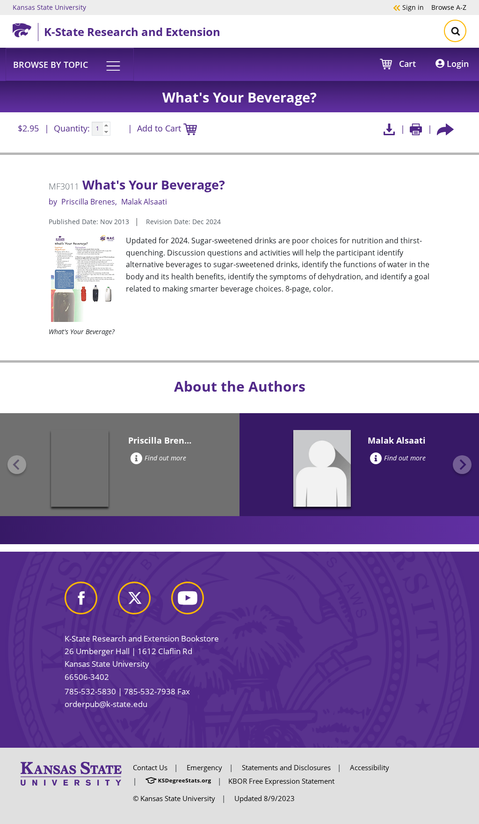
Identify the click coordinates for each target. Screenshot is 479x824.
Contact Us (150, 767)
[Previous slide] (16, 464)
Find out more (165, 457)
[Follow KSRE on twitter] (143, 602)
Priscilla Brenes (88, 202)
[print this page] (416, 129)
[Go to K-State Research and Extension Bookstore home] (25, 28)
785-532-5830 (90, 691)
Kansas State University (49, 7)
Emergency (204, 767)
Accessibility (369, 767)
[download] (389, 129)
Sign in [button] (408, 7)
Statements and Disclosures (286, 767)
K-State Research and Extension (132, 31)
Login (456, 63)
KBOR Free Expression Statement (281, 781)
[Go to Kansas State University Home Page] (71, 773)
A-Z (448, 7)
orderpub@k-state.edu (106, 704)
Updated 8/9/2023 (264, 798)
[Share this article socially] (445, 129)
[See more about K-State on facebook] (90, 602)
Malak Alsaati (144, 202)
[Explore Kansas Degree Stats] (178, 781)
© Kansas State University (174, 798)
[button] (70, 64)
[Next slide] (462, 464)
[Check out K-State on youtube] (197, 602)
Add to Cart (160, 128)
